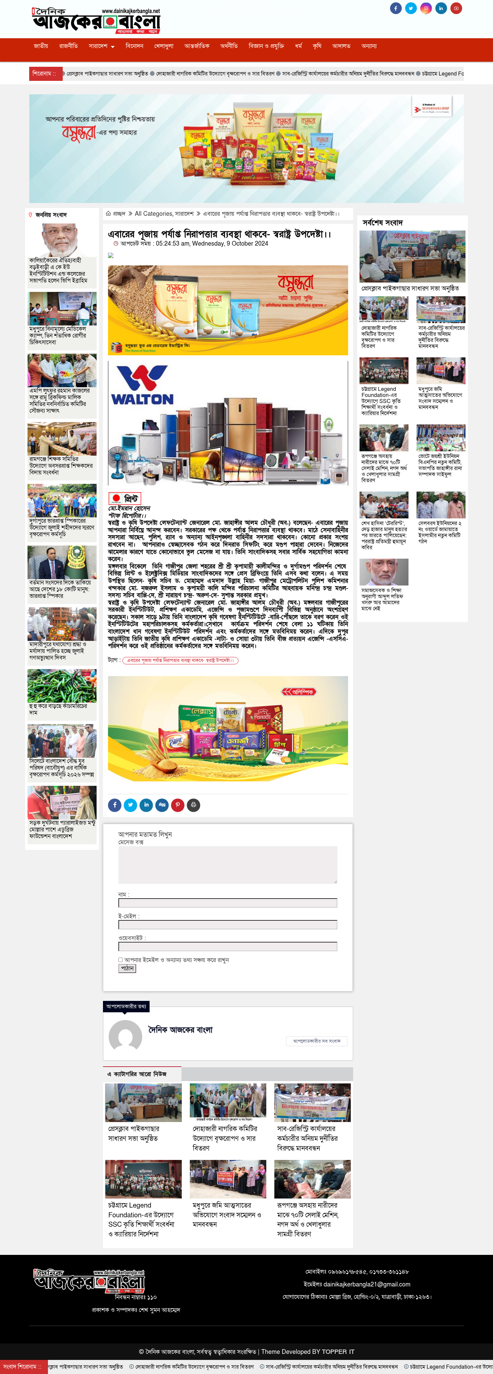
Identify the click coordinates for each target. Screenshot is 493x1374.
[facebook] (397, 8)
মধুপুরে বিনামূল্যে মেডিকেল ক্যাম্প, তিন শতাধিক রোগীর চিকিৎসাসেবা (58, 335)
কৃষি (317, 46)
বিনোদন (134, 46)
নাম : (123, 895)
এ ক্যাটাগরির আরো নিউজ (137, 1074)
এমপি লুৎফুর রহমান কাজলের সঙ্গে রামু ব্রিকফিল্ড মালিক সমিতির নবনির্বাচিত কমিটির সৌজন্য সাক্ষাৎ (60, 401)
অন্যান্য (369, 46)
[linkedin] (442, 8)
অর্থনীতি (229, 46)
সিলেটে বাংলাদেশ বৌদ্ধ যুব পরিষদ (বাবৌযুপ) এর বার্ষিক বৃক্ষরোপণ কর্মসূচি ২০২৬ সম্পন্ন (62, 767)
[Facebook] (114, 805)
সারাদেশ (98, 46)
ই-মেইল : (129, 916)
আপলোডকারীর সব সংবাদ (316, 1041)
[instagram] (427, 8)
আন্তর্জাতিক (196, 46)
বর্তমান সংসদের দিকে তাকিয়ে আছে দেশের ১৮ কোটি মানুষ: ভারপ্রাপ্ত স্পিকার (60, 589)
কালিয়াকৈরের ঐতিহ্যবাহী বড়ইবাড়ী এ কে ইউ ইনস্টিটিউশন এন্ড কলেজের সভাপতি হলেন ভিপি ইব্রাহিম (59, 271)
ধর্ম (298, 46)
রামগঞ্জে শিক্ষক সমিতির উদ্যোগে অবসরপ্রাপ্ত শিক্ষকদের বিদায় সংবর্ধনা (61, 465)
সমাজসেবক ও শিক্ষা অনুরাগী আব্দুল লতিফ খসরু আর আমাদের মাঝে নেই (382, 599)
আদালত (341, 46)
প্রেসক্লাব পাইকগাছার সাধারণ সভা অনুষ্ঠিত (410, 289)
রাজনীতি (68, 46)
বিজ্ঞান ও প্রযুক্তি (266, 46)
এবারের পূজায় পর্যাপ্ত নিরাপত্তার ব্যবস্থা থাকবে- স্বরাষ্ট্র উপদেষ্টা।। (271, 214)
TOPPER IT (338, 1352)
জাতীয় (41, 46)
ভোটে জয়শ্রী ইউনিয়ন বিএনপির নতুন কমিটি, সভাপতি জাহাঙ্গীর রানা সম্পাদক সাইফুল (440, 465)
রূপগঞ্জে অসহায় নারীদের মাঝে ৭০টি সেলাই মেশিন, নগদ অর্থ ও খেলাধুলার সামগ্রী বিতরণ (384, 468)
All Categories (153, 214)
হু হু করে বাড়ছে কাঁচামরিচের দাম (58, 709)
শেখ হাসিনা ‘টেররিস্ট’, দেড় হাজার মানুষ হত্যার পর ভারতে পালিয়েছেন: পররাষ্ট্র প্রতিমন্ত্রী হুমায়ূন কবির (384, 535)
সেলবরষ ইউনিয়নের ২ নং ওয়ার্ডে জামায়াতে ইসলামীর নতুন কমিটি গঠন (440, 532)
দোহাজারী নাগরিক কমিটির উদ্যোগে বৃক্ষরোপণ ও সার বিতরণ (225, 1139)
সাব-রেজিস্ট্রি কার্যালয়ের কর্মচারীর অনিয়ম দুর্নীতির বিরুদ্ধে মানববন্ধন (307, 1139)
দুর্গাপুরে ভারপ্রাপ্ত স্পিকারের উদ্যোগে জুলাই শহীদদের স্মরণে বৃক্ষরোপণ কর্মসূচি (62, 527)
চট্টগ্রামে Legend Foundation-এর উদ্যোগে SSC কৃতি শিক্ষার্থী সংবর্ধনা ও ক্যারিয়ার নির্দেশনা (381, 401)
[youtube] (457, 8)
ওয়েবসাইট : (132, 938)
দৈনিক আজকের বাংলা (181, 1030)
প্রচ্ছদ (119, 214)
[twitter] (412, 8)
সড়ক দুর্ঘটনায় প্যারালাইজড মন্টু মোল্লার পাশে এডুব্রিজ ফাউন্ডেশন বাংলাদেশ (62, 829)
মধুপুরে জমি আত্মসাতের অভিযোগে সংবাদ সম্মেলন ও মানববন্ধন (227, 1215)
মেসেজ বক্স (131, 842)
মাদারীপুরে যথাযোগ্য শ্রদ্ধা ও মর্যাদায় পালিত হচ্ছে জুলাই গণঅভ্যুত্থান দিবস (58, 651)
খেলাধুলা (163, 46)
